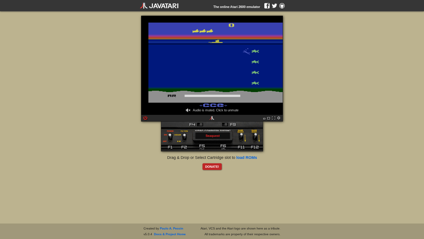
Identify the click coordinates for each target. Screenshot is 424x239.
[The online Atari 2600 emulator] (159, 5)
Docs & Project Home (170, 234)
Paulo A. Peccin (171, 228)
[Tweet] (274, 6)
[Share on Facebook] (267, 6)
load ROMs (246, 157)
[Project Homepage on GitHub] (282, 6)
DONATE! (212, 166)
